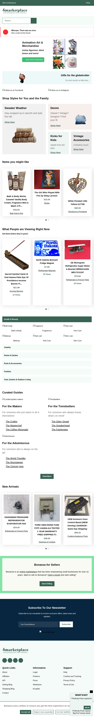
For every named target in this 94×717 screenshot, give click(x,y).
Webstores (37, 685)
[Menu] (89, 10)
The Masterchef (14, 425)
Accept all (25, 712)
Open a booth (54, 575)
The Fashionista (60, 429)
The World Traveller (16, 458)
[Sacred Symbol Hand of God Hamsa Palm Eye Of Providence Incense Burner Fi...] (16, 272)
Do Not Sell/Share (65, 712)
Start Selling (47, 584)
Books (47, 203)
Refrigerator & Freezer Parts (77, 280)
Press (35, 680)
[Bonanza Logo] (15, 11)
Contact (5, 693)
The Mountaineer (14, 462)
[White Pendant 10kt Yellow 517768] (78, 192)
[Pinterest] (15, 660)
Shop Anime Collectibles (34, 60)
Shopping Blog (8, 689)
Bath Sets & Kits (16, 213)
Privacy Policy (69, 680)
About (4, 672)
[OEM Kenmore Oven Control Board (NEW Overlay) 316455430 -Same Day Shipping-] (78, 519)
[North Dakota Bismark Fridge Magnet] (47, 272)
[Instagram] (20, 660)
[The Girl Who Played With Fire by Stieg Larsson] (47, 192)
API (3, 680)
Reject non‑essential (43, 712)
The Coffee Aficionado (17, 429)
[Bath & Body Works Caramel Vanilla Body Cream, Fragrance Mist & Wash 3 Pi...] (16, 192)
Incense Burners (16, 291)
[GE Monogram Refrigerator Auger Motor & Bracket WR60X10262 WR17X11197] (78, 272)
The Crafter (11, 421)
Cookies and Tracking (72, 676)
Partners (36, 676)
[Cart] (74, 10)
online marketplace (28, 572)
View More (47, 476)
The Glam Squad (60, 421)
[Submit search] (34, 21)
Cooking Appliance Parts (78, 536)
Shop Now (10, 122)
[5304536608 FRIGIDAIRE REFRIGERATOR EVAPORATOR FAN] (16, 519)
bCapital (36, 689)
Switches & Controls (47, 542)
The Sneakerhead (61, 425)
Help (88, 3)
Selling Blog (7, 685)
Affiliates (5, 676)
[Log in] (81, 10)
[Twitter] (10, 660)
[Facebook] (4, 660)
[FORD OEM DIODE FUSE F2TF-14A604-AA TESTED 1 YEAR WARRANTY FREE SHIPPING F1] (47, 519)
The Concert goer (15, 466)
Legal (35, 672)
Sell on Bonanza (9, 3)
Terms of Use (68, 685)
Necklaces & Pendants (77, 212)
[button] (46, 220)
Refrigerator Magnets (46, 271)
